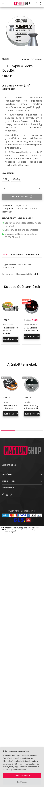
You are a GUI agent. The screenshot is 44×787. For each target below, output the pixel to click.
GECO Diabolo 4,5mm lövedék (31, 329)
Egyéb (5, 402)
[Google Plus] (7, 495)
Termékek (7, 211)
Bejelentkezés (9, 464)
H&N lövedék (8, 324)
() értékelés (36, 59)
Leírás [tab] (5, 254)
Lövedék (33, 208)
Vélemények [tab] (16, 254)
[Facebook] (3, 495)
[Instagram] (11, 495)
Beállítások (22, 782)
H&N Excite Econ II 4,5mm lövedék (10, 330)
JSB (12, 267)
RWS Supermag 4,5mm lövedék (31, 407)
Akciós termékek (30, 324)
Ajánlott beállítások (22, 775)
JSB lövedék (21, 208)
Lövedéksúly (8, 172)
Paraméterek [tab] (32, 254)
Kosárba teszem (20, 196)
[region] (22, 767)
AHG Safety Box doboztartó (10, 407)
